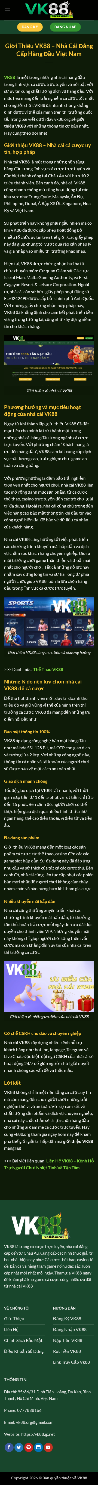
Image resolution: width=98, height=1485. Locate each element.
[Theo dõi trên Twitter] (18, 1447)
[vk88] (49, 10)
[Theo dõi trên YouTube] (48, 1447)
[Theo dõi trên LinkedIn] (38, 1447)
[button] (7, 10)
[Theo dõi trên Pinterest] (28, 1447)
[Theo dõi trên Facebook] (9, 1447)
